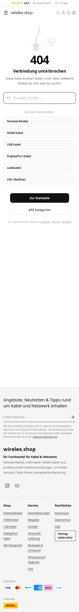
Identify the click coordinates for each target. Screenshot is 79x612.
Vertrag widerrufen (65, 535)
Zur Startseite (40, 198)
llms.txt (56, 222)
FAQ (30, 569)
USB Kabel (9, 526)
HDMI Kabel (10, 520)
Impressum (62, 513)
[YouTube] (17, 485)
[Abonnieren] (73, 417)
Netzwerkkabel (12, 513)
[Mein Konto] (63, 13)
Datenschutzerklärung (45, 436)
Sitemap (45, 222)
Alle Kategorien (39, 210)
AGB (57, 526)
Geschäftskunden (39, 513)
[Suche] (58, 13)
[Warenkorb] (74, 13)
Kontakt (66, 222)
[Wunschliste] (68, 13)
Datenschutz (63, 520)
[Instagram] (7, 485)
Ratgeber (33, 520)
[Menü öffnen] (6, 12)
